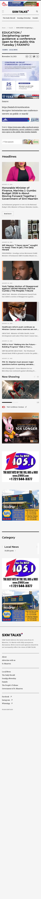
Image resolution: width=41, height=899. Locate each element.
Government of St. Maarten (12, 688)
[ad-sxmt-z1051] (20, 466)
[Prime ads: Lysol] (20, 428)
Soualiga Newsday (24, 18)
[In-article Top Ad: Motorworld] (20, 96)
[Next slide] (38, 377)
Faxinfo (35, 18)
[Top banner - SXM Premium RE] (20, 4)
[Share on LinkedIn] (37, 56)
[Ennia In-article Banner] (20, 141)
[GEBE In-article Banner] (20, 120)
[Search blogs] (37, 11)
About (4, 657)
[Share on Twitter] (34, 56)
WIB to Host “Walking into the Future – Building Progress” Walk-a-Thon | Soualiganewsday (19, 345)
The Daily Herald (9, 18)
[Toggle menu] (3, 11)
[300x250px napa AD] (20, 505)
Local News (13, 50)
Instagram (6, 700)
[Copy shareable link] (26, 56)
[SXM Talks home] (20, 11)
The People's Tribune (10, 685)
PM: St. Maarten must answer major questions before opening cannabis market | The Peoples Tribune (18, 363)
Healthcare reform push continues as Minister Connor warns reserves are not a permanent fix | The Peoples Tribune (20, 328)
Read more (9, 214)
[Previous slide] (34, 377)
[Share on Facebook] (30, 56)
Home (4, 28)
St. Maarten (6, 664)
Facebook (5, 697)
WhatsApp (6, 703)
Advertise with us (8, 660)
